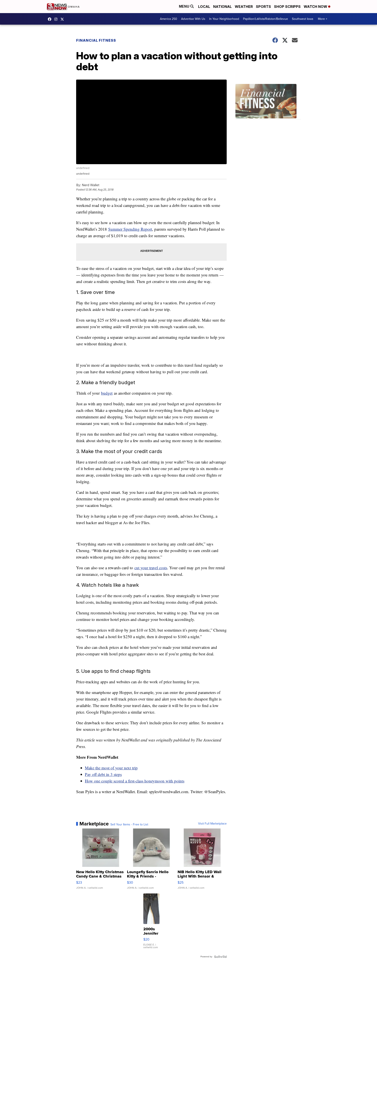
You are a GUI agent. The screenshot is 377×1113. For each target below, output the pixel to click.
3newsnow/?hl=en (57, 19)
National (222, 6)
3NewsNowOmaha (63, 19)
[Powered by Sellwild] (220, 956)
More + (322, 19)
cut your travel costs (150, 567)
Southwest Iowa (302, 19)
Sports (263, 6)
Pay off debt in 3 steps (103, 774)
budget (107, 393)
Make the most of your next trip (111, 767)
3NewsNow (50, 19)
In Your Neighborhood (224, 19)
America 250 (168, 19)
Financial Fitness (96, 40)
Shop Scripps (287, 6)
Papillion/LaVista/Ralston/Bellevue (265, 19)
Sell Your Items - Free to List (129, 824)
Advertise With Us (193, 19)
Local (204, 6)
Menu (184, 6)
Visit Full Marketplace (212, 823)
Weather (244, 6)
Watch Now (316, 6)
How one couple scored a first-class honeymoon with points (134, 781)
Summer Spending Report (130, 229)
